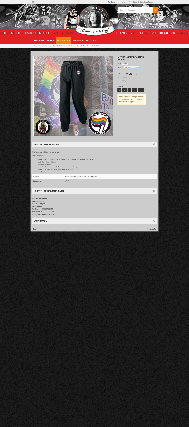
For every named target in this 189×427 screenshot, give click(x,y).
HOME (34, 2)
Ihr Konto (122, 2)
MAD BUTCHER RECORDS (132, 67)
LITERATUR (90, 40)
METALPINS (38, 40)
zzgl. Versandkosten (122, 77)
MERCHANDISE (63, 40)
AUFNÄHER (77, 40)
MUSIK (50, 40)
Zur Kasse (111, 2)
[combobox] (148, 2)
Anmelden (133, 2)
